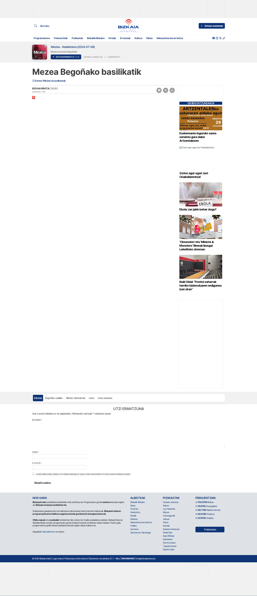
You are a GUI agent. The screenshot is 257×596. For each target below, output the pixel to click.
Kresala (166, 525)
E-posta (36, 463)
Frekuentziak (61, 38)
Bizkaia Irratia (41, 88)
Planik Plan (167, 532)
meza (91, 398)
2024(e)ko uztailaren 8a (92, 57)
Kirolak (112, 38)
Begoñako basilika (53, 398)
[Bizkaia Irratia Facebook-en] (213, 38)
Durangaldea (207, 506)
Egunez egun (168, 549)
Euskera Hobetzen (171, 529)
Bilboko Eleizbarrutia (75, 398)
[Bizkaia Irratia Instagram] (217, 38)
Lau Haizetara (169, 508)
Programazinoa (42, 38)
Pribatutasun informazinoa (75, 558)
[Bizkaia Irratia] (128, 25)
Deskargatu (114, 57)
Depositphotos (48, 531)
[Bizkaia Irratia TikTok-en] (224, 38)
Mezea (166, 512)
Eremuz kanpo (169, 542)
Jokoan (166, 519)
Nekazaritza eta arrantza (170, 38)
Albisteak (137, 498)
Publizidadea (210, 529)
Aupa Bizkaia (168, 535)
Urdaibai (205, 518)
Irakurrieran (167, 539)
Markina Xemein (209, 510)
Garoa (165, 522)
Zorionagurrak (169, 515)
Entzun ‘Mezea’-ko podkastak (50, 80)
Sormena (134, 529)
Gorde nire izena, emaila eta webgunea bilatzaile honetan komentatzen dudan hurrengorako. (83, 474)
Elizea (149, 38)
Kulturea (133, 519)
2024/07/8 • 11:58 (38, 92)
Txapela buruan (169, 546)
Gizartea (134, 508)
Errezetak (125, 38)
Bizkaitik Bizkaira (95, 38)
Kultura (138, 38)
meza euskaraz (105, 398)
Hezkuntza (135, 512)
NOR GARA (40, 498)
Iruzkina (37, 420)
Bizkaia (205, 502)
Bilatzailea (44, 25)
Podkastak (77, 38)
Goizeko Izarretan (170, 502)
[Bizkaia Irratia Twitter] (220, 38)
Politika (133, 525)
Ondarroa (206, 514)
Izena (35, 452)
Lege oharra (57, 558)
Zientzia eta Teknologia (140, 532)
